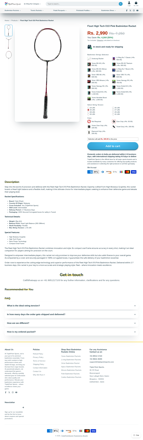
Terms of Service (39, 361)
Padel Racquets (59, 10)
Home (7, 20)
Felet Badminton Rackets (70, 374)
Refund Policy (38, 354)
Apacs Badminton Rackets (71, 367)
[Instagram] (134, 10)
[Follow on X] (130, 10)
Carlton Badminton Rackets (71, 377)
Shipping (100, 40)
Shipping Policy (38, 364)
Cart (136, 3)
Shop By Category (32, 4)
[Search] (121, 4)
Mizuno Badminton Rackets (71, 370)
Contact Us (37, 371)
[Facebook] (127, 10)
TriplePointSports (67, 436)
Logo (13, 4)
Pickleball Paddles (83, 10)
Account (129, 3)
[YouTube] (137, 10)
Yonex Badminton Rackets (71, 356)
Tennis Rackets (36, 10)
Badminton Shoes (107, 10)
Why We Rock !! (39, 375)
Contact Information (40, 368)
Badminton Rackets (12, 10)
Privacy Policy (38, 357)
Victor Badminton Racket (70, 363)
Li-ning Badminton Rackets (71, 360)
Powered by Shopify (81, 436)
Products (14, 20)
